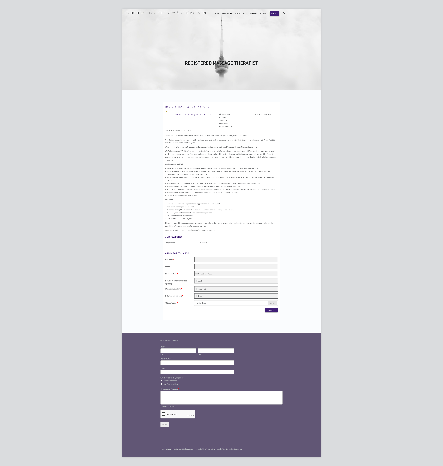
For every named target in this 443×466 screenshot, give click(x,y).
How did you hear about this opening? (176, 282)
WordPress (206, 449)
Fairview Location (170, 380)
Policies (263, 13)
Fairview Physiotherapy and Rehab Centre (193, 114)
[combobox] (197, 273)
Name (163, 347)
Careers (253, 13)
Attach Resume (171, 303)
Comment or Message (169, 389)
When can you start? (173, 289)
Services (225, 13)
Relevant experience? (174, 296)
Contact (274, 13)
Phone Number (171, 274)
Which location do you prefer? (172, 378)
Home (217, 13)
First (161, 354)
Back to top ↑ (239, 449)
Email (168, 266)
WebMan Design (227, 449)
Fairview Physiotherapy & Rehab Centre (179, 449)
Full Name (169, 259)
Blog (245, 13)
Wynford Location (171, 384)
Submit (271, 310)
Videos (237, 13)
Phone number (166, 359)
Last (199, 354)
